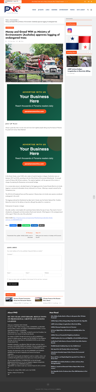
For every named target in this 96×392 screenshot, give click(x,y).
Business (54, 10)
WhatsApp (26, 225)
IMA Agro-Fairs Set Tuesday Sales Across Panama (64, 349)
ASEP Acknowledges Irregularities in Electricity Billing (79, 70)
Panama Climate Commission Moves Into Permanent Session (22, 299)
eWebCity (58, 389)
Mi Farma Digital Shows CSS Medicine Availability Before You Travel (68, 331)
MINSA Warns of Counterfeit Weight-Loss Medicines (65, 335)
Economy (70, 65)
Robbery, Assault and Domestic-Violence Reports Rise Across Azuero (67, 367)
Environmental (9, 27)
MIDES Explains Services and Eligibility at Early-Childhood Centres (69, 338)
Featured (76, 65)
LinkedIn (35, 225)
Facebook (14, 225)
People (72, 10)
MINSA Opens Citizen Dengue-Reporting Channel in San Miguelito (69, 321)
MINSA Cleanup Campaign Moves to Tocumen (63, 327)
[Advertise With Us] (34, 102)
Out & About (81, 10)
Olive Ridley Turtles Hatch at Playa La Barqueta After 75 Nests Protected (48, 1)
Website (47, 273)
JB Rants (40, 10)
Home (34, 10)
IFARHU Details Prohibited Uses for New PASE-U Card (66, 346)
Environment (63, 10)
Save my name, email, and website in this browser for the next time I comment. (28, 279)
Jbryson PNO (18, 303)
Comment (10, 254)
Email (42, 225)
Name (9, 273)
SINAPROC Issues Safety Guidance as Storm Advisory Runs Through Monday (67, 362)
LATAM (47, 10)
